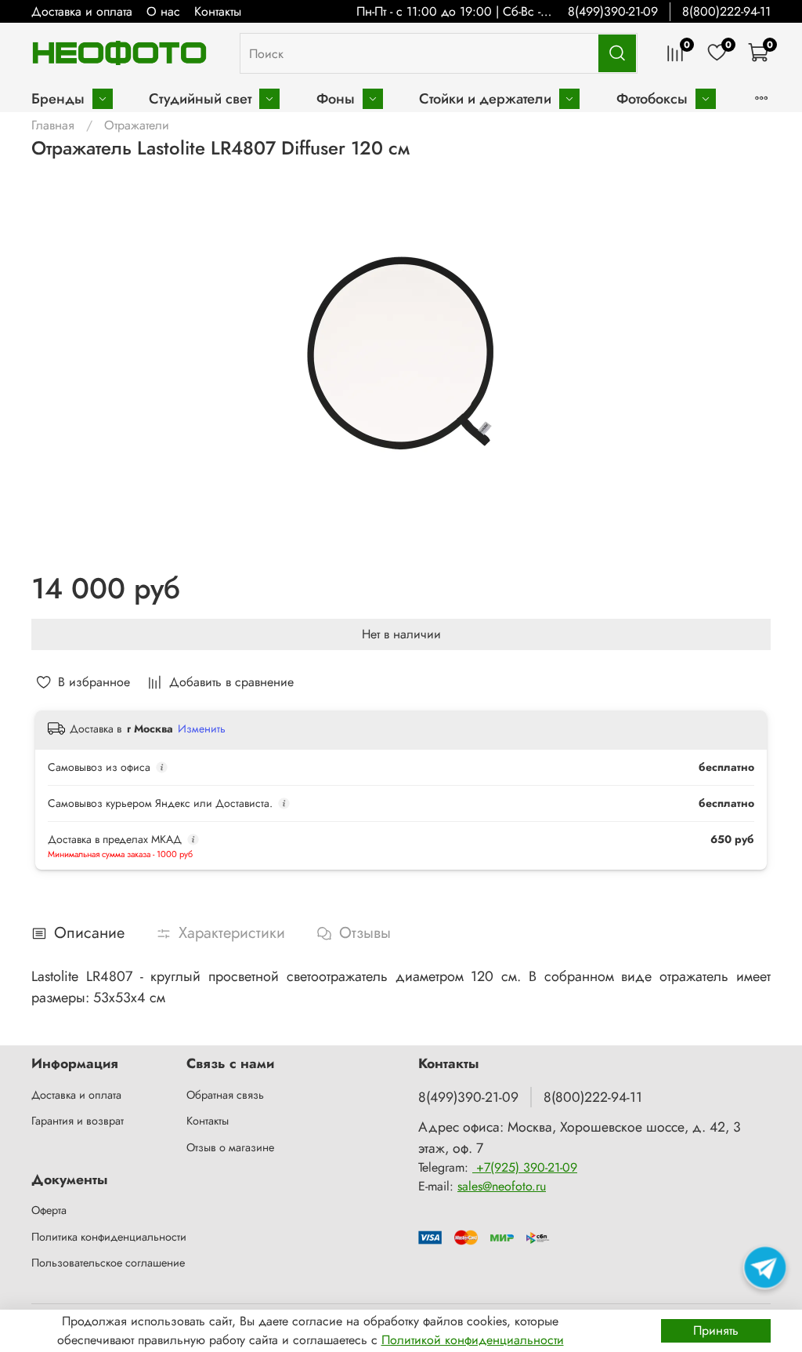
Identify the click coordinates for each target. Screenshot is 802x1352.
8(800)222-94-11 (726, 11)
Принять (716, 1330)
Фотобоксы (652, 98)
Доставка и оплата (81, 11)
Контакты (217, 11)
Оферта (49, 1210)
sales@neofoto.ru (501, 1186)
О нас (163, 11)
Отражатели (136, 125)
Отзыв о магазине (230, 1147)
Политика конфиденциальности (108, 1237)
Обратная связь (225, 1095)
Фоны (335, 98)
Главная (52, 125)
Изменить (202, 728)
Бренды (58, 98)
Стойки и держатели (485, 98)
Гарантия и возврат (77, 1120)
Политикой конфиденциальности (472, 1340)
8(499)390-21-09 (613, 11)
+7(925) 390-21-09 (524, 1167)
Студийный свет (200, 98)
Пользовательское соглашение (108, 1262)
